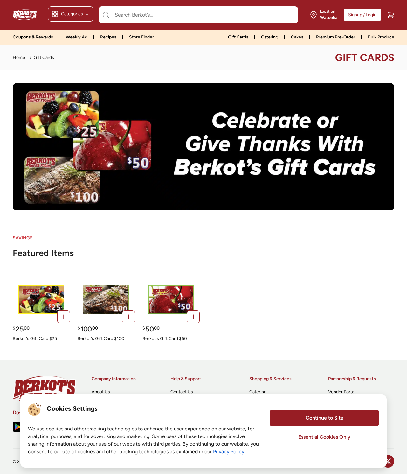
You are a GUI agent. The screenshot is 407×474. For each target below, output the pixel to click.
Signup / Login (362, 14)
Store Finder (141, 37)
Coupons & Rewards (33, 37)
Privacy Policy (229, 452)
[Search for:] (198, 15)
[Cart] (390, 15)
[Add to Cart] (63, 316)
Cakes (297, 37)
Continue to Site (324, 418)
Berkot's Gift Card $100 (101, 338)
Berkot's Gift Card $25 (35, 338)
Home (19, 57)
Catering (269, 37)
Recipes (108, 37)
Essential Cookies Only (324, 437)
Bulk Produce (381, 37)
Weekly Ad (76, 37)
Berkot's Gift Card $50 (164, 338)
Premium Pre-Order (335, 37)
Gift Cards (238, 37)
